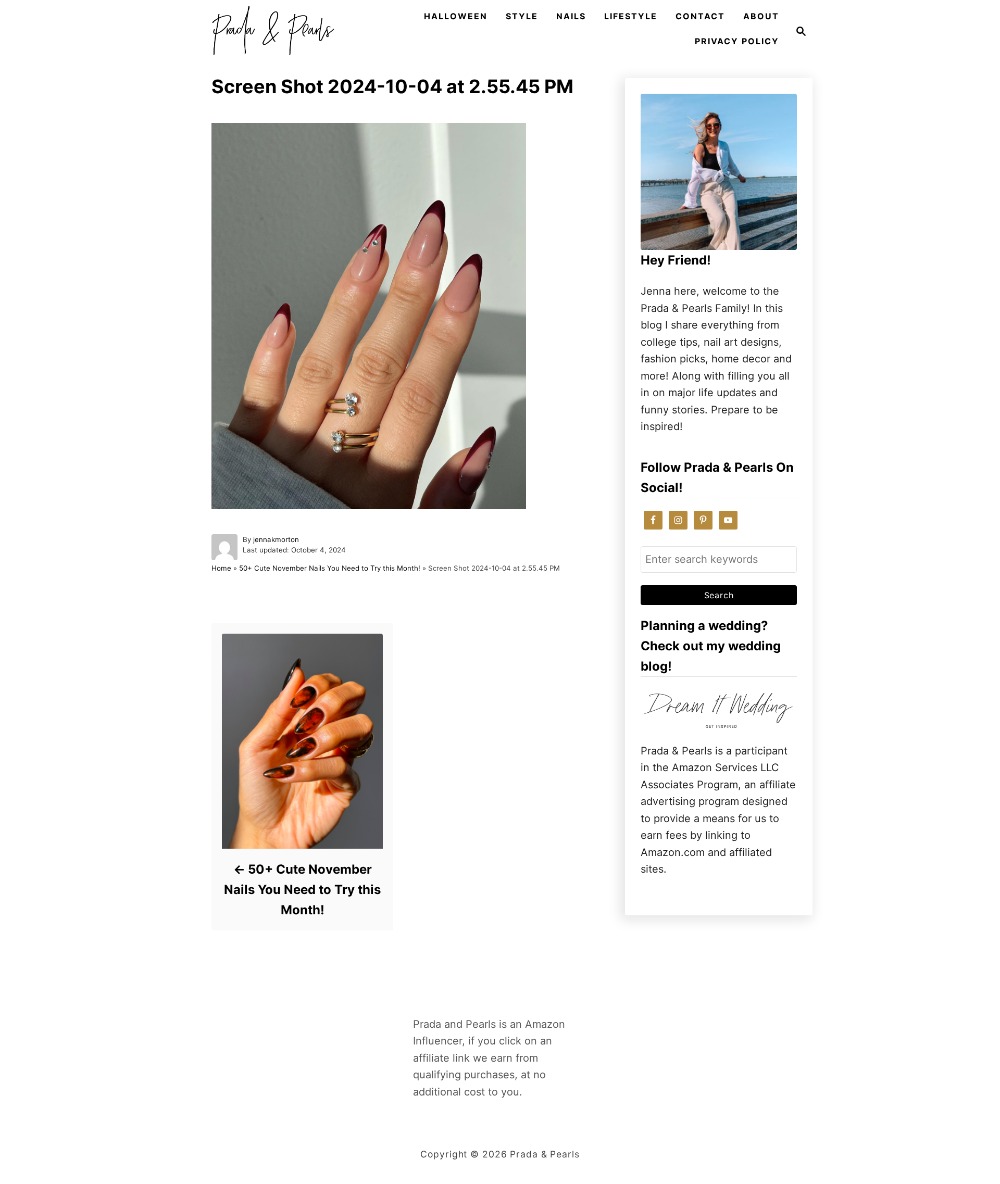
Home (221, 568)
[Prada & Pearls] (270, 31)
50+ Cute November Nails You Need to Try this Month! (329, 568)
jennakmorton (276, 539)
